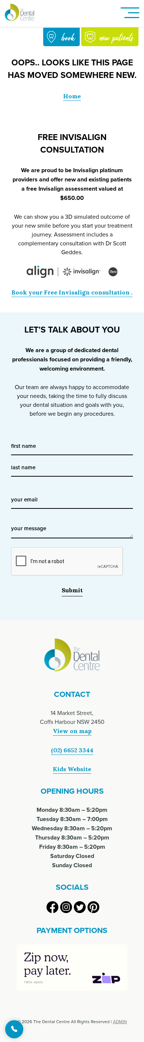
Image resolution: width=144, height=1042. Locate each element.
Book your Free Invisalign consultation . (72, 292)
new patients (117, 36)
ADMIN (120, 1021)
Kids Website (72, 769)
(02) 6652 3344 (72, 750)
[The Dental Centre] (19, 13)
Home (72, 96)
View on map (72, 731)
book (68, 37)
